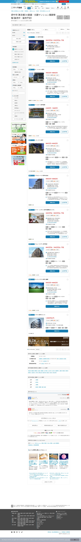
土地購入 (38, 518)
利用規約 (63, 531)
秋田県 (30, 513)
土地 (54, 443)
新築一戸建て (44, 443)
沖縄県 (22, 525)
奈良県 (30, 520)
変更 (24, 32)
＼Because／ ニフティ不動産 (62, 513)
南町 (43, 387)
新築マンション (45, 515)
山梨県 (21, 518)
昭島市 (63, 370)
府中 (58, 358)
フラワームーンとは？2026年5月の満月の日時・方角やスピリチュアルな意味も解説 (63, 462)
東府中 (48, 358)
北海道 (19, 513)
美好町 (37, 387)
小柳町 (37, 379)
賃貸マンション (41, 513)
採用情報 (68, 531)
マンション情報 (39, 521)
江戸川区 (46, 370)
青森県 (21, 513)
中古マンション (38, 443)
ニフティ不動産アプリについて (62, 514)
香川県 (19, 523)
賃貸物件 (57, 443)
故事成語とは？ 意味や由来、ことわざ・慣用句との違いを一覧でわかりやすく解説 (53, 462)
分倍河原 (61, 358)
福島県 (19, 514)
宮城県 (27, 513)
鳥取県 (24, 522)
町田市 (29, 372)
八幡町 (37, 384)
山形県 (33, 513)
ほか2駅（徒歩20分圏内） (52, 82)
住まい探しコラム (40, 523)
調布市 (67, 370)
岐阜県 (21, 519)
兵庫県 (21, 520)
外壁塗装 (38, 526)
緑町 (45, 387)
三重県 (27, 519)
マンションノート (35, 420)
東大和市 (55, 372)
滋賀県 (27, 520)
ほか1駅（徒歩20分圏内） (52, 117)
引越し (38, 527)
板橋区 (32, 370)
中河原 (64, 358)
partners (26, 539)
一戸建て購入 (39, 517)
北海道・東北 (14, 513)
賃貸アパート (47, 513)
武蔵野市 (57, 370)
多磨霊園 (45, 358)
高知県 (24, 523)
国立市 (48, 372)
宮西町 (40, 387)
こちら (59, 420)
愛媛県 (21, 523)
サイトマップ (59, 518)
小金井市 (33, 372)
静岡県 (24, 519)
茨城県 (30, 515)
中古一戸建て (50, 443)
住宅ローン (38, 525)
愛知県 (19, 519)
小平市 (36, 372)
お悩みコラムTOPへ (49, 481)
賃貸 (37, 513)
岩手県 (24, 513)
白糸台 (42, 363)
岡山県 (21, 522)
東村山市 (40, 372)
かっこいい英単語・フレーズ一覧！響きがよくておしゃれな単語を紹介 (43, 462)
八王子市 (50, 370)
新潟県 (19, 518)
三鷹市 (60, 370)
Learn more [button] (67, 539)
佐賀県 (21, 524)
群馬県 (19, 516)
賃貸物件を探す (15, 62)
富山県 (27, 518)
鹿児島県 (19, 525)
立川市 (53, 370)
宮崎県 (33, 524)
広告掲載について (60, 517)
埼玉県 (25, 515)
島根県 (27, 522)
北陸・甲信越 (14, 518)
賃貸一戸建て (52, 513)
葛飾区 (42, 370)
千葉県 (28, 515)
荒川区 (29, 370)
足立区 (39, 370)
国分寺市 (44, 372)
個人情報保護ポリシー (56, 531)
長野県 (24, 518)
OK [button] (74, 539)
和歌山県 (33, 520)
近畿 (12, 520)
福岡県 (19, 524)
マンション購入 (39, 515)
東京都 (19, 515)
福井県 (33, 518)
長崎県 (24, 524)
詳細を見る (52, 61)
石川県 (30, 518)
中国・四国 (14, 522)
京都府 (24, 520)
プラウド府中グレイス (40, 314)
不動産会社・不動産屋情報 (33, 444)
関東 (12, 515)
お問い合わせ (59, 515)
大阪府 (19, 520)
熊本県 (27, 524)
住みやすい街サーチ (40, 522)
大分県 (30, 524)
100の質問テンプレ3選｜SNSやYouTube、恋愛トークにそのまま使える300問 (33, 463)
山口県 (30, 522)
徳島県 (33, 522)
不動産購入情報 (39, 514)
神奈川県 (21, 515)
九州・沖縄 (14, 524)
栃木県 (33, 515)
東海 (12, 519)
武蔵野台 (41, 358)
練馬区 (35, 370)
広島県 (19, 522)
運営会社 (49, 531)
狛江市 (51, 372)
